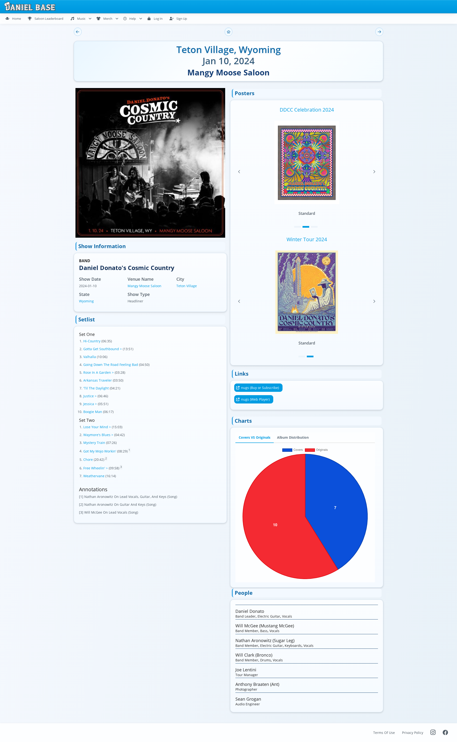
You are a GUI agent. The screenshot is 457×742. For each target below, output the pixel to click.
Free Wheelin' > (96, 468)
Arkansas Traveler (98, 380)
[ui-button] (78, 32)
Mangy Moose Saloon (144, 286)
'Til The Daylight (96, 388)
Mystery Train (94, 442)
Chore (88, 459)
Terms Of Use (384, 732)
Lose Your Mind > (97, 427)
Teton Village (186, 286)
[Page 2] (306, 227)
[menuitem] (15, 18)
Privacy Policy (412, 732)
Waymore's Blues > (98, 434)
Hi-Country (92, 341)
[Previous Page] (239, 171)
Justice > (90, 396)
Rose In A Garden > (99, 372)
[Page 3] (314, 227)
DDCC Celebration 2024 (307, 109)
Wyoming (86, 301)
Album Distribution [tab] (293, 437)
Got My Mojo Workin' (100, 451)
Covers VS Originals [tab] (254, 437)
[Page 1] (297, 227)
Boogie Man (93, 411)
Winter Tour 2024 (307, 239)
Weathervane (94, 476)
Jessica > (90, 404)
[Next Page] (374, 171)
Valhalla (90, 356)
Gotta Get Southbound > (103, 349)
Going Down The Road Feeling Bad (111, 364)
